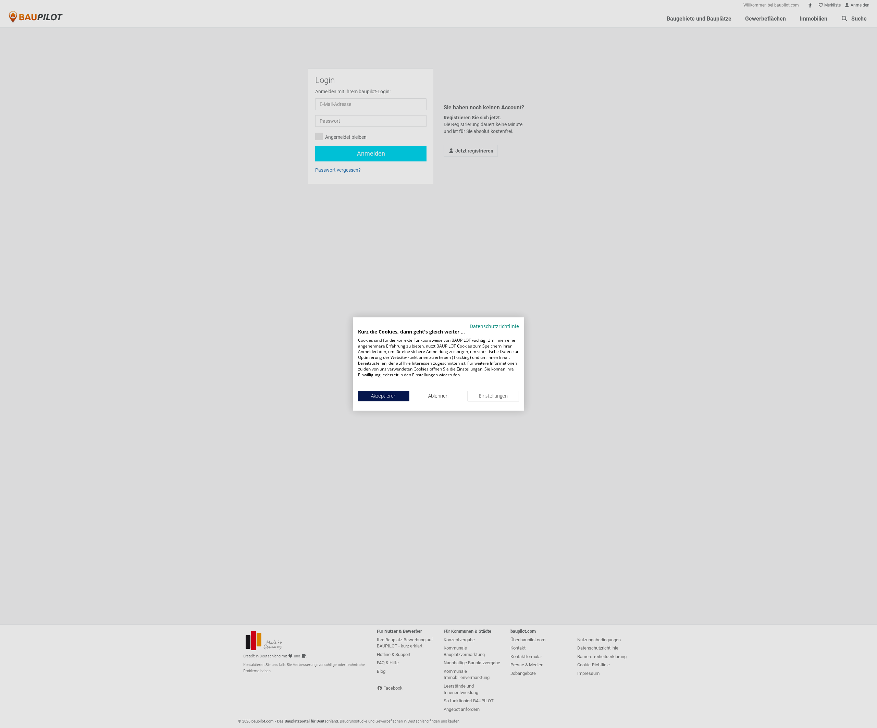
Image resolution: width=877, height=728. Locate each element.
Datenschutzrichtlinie (494, 326)
